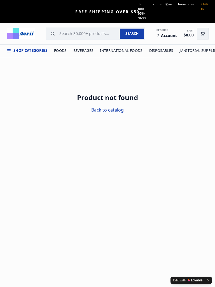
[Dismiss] (208, 280)
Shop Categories (30, 50)
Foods (60, 50)
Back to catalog (107, 110)
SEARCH (132, 33)
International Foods (121, 50)
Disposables (161, 50)
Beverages (83, 50)
